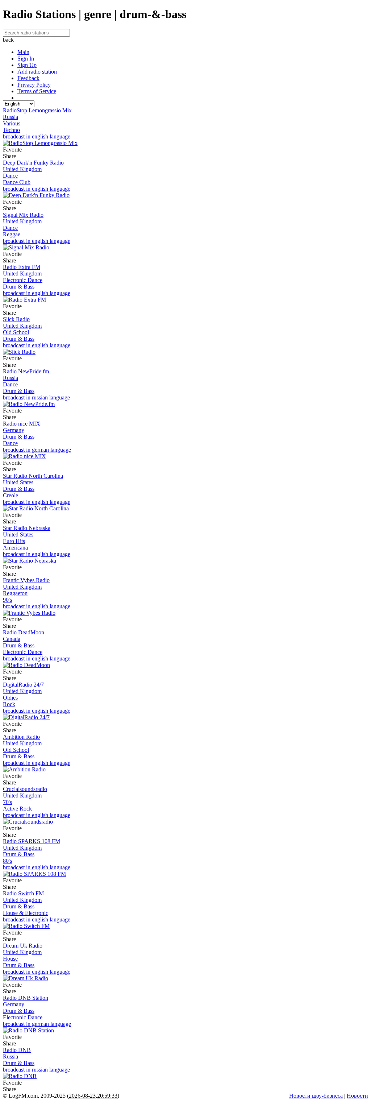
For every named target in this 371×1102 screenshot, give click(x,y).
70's (7, 802)
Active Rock (17, 808)
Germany (13, 430)
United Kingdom (22, 169)
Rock (9, 704)
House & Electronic (25, 913)
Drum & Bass (18, 286)
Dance (10, 176)
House (10, 959)
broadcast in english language (36, 136)
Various (11, 123)
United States (18, 482)
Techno (11, 130)
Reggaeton (15, 593)
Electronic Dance (22, 280)
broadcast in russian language (36, 397)
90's (7, 600)
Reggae (11, 234)
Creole (10, 495)
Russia (10, 117)
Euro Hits (14, 541)
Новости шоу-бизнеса (316, 1096)
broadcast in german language (37, 450)
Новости (357, 1096)
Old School (16, 332)
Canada (11, 639)
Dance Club (16, 182)
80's (7, 861)
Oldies (10, 698)
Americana (15, 547)
